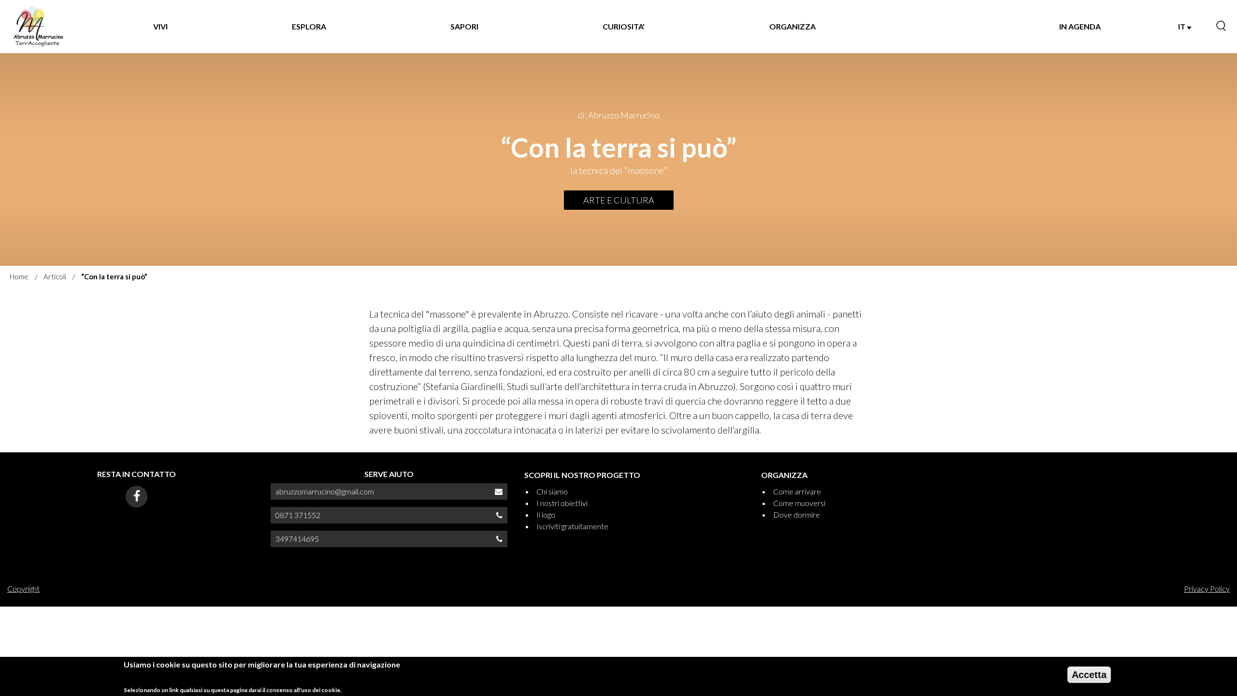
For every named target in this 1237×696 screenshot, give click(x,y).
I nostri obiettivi (562, 503)
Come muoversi (799, 503)
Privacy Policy (1207, 588)
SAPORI (464, 26)
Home (19, 276)
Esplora (309, 26)
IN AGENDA (1080, 26)
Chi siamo (552, 491)
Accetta (1089, 674)
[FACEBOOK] (136, 497)
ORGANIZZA (792, 26)
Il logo (545, 514)
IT (1182, 26)
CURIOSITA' (624, 26)
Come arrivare (797, 491)
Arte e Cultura (618, 200)
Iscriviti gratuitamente (572, 526)
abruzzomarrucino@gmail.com (324, 491)
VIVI (160, 26)
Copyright (23, 588)
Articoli (54, 276)
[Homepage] (38, 26)
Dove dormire (796, 514)
